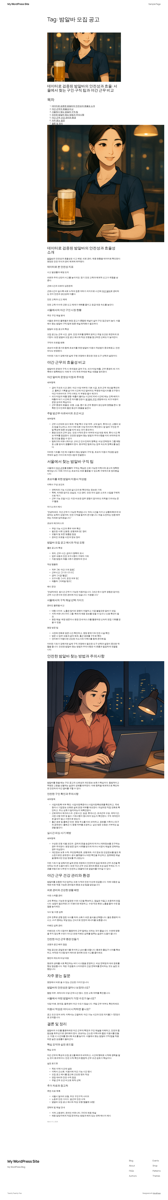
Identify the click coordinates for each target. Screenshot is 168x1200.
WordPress (157, 1193)
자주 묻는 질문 (58, 120)
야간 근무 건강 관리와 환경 (64, 117)
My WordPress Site (18, 4)
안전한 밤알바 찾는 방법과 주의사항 (68, 114)
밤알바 (50, 258)
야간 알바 (106, 291)
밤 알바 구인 (91, 399)
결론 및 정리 (57, 123)
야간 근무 (60, 468)
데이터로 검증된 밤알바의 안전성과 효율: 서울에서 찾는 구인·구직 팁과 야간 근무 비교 (82, 88)
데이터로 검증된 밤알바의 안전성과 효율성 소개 (73, 106)
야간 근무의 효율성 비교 (63, 109)
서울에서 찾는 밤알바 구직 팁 (65, 111)
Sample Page (154, 4)
